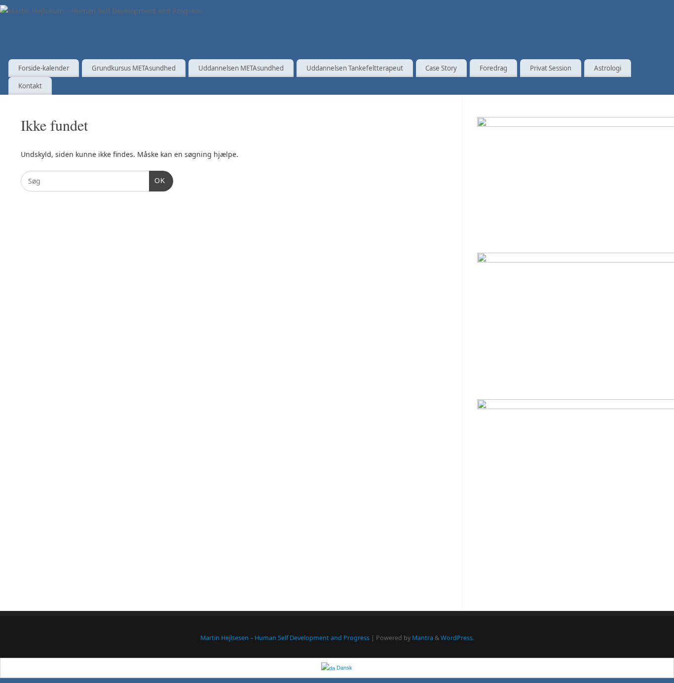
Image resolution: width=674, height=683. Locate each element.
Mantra (422, 638)
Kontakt (30, 85)
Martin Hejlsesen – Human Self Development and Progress (285, 638)
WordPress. (457, 638)
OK (157, 180)
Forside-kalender (43, 68)
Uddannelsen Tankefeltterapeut (354, 68)
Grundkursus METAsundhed (134, 68)
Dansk (343, 668)
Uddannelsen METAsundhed (241, 68)
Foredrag (493, 68)
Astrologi (607, 68)
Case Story (441, 68)
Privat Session (550, 68)
